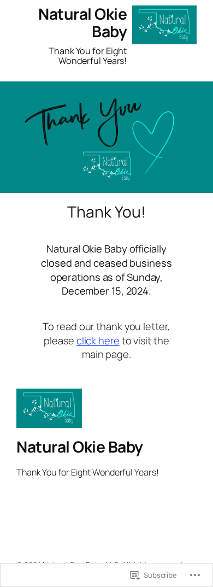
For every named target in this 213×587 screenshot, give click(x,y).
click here (98, 340)
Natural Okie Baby (82, 22)
